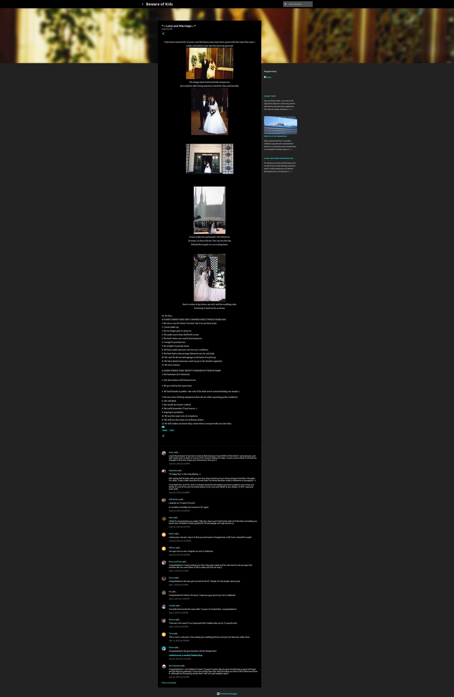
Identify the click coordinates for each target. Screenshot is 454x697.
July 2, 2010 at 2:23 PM (178, 613)
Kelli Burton (174, 499)
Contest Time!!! (270, 96)
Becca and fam (175, 562)
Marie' (171, 534)
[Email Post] (163, 428)
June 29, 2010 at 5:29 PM (179, 464)
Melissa (172, 548)
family (165, 430)
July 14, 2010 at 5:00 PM (179, 641)
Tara (171, 633)
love (172, 430)
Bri (170, 592)
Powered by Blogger (228, 694)
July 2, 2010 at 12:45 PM (179, 599)
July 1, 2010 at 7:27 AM (178, 571)
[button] (163, 33)
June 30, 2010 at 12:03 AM (180, 541)
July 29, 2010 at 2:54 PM (179, 677)
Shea (171, 518)
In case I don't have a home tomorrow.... (279, 158)
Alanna (172, 619)
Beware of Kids (159, 4)
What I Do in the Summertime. (275, 136)
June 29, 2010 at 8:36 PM (179, 511)
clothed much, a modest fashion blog (185, 655)
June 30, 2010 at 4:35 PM (179, 555)
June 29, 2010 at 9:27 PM (179, 527)
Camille (172, 606)
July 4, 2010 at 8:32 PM (178, 627)
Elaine (171, 647)
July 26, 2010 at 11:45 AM (180, 659)
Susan (171, 578)
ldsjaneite (173, 470)
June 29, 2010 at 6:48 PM (179, 492)
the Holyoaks (174, 666)
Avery (171, 452)
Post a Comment (169, 683)
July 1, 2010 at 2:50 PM (178, 585)
